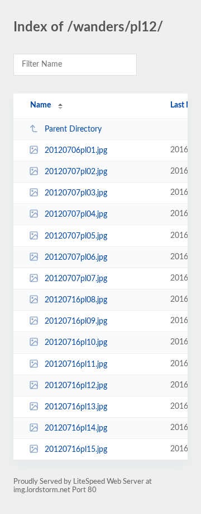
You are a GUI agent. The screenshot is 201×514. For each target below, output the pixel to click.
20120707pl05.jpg (76, 236)
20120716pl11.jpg (76, 364)
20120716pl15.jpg (76, 450)
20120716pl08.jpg (76, 300)
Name (40, 105)
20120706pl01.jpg (76, 151)
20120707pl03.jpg (76, 193)
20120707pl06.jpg (76, 257)
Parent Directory (73, 129)
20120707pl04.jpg (76, 214)
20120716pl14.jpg (76, 428)
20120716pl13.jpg (76, 407)
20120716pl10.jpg (76, 343)
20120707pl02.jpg (76, 172)
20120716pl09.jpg (76, 321)
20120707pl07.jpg (76, 279)
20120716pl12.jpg (76, 386)
